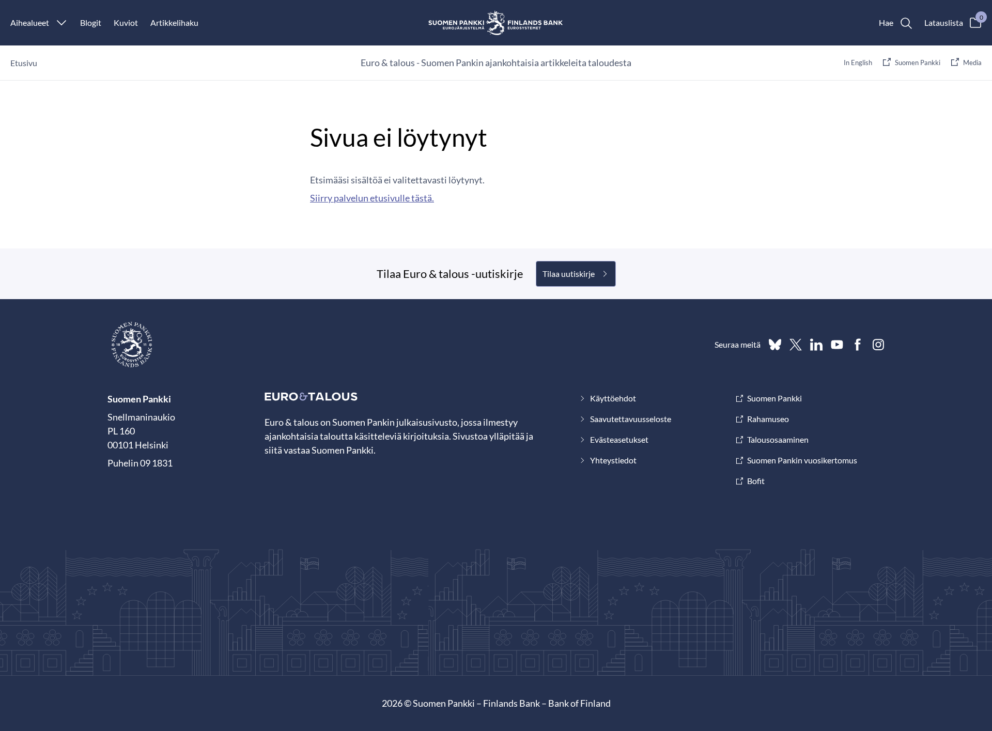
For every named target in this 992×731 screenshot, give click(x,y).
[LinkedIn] (816, 344)
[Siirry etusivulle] (496, 22)
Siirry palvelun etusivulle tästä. (372, 198)
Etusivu (23, 63)
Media (972, 62)
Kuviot (126, 22)
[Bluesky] (775, 344)
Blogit (90, 22)
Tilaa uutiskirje (568, 273)
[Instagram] (878, 344)
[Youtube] (837, 344)
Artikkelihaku (174, 22)
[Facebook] (857, 344)
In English (858, 62)
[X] (795, 344)
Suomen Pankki (917, 62)
